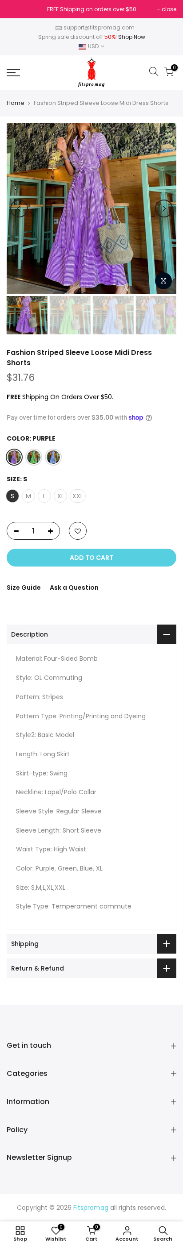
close (18, 9)
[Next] (164, 208)
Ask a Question (74, 587)
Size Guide (24, 587)
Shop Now (131, 37)
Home (15, 103)
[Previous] (19, 208)
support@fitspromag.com (99, 27)
